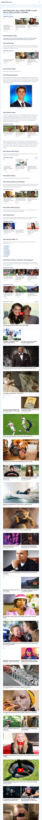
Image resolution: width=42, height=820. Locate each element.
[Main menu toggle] (40, 2)
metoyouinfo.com (6, 2)
